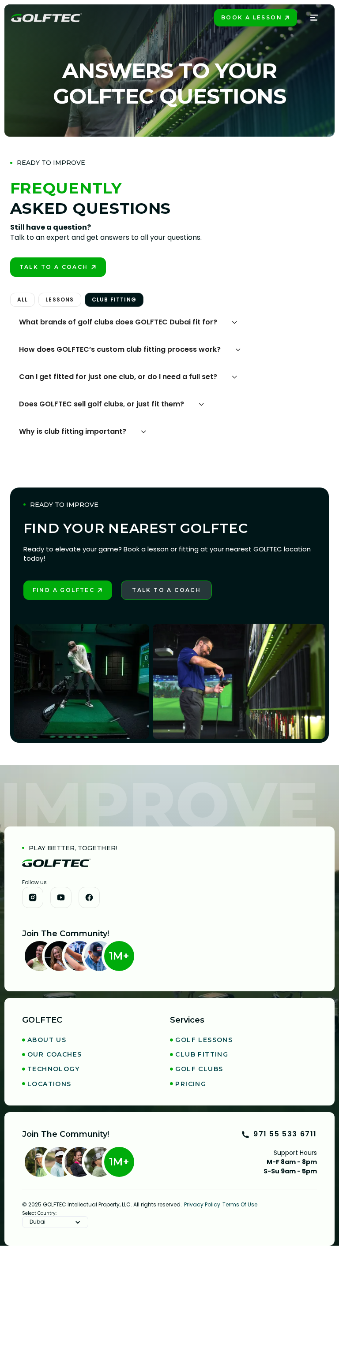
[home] (46, 17)
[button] (315, 17)
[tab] (22, 300)
